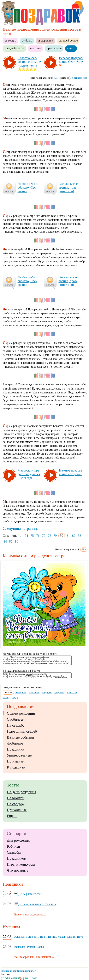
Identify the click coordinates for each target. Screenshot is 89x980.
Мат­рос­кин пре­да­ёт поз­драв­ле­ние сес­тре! (29, 474)
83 (79, 535)
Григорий (32, 936)
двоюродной (45, 40)
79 (55, 535)
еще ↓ (71, 48)
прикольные (54, 48)
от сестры (10, 40)
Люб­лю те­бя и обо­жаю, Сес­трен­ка (28, 187)
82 (73, 535)
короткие (35, 48)
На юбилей (15, 798)
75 (32, 535)
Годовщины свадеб (22, 731)
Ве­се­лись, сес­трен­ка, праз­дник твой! (69, 187)
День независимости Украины (37, 904)
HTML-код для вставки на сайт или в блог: (30, 653)
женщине (21, 692)
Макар (62, 936)
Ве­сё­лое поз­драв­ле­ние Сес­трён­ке (71, 59)
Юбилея (13, 846)
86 (16, 541)
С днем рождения (21, 713)
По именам (15, 761)
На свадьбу (15, 725)
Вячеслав (19, 946)
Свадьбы (14, 852)
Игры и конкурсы (21, 864)
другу (14, 697)
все (85, 77)
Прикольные (17, 810)
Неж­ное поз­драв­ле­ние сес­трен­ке (71, 472)
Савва (40, 946)
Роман (31, 946)
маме (5, 697)
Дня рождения (18, 840)
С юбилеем (15, 719)
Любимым (15, 743)
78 (49, 535)
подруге (47, 692)
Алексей (19, 936)
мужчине (34, 692)
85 (10, 541)
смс (55, 77)
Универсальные (19, 755)
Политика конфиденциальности (19, 970)
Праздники (15, 749)
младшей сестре (14, 48)
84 (5, 541)
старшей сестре (68, 40)
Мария (71, 936)
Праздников (16, 858)
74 (26, 535)
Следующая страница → (23, 528)
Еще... (12, 816)
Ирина (52, 936)
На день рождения (21, 792)
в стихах (77, 77)
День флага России (30, 894)
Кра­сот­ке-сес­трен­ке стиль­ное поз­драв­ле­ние (29, 61)
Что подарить (17, 870)
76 (38, 535)
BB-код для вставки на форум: (22, 670)
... (21, 535)
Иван (43, 936)
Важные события (20, 737)
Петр (80, 936)
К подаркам (16, 767)
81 (68, 535)
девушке (59, 692)
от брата (27, 40)
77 (43, 535)
